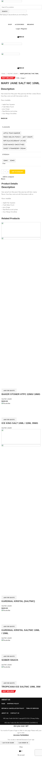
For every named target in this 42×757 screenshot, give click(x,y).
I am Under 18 (23, 743)
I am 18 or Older (8, 743)
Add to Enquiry (17, 172)
